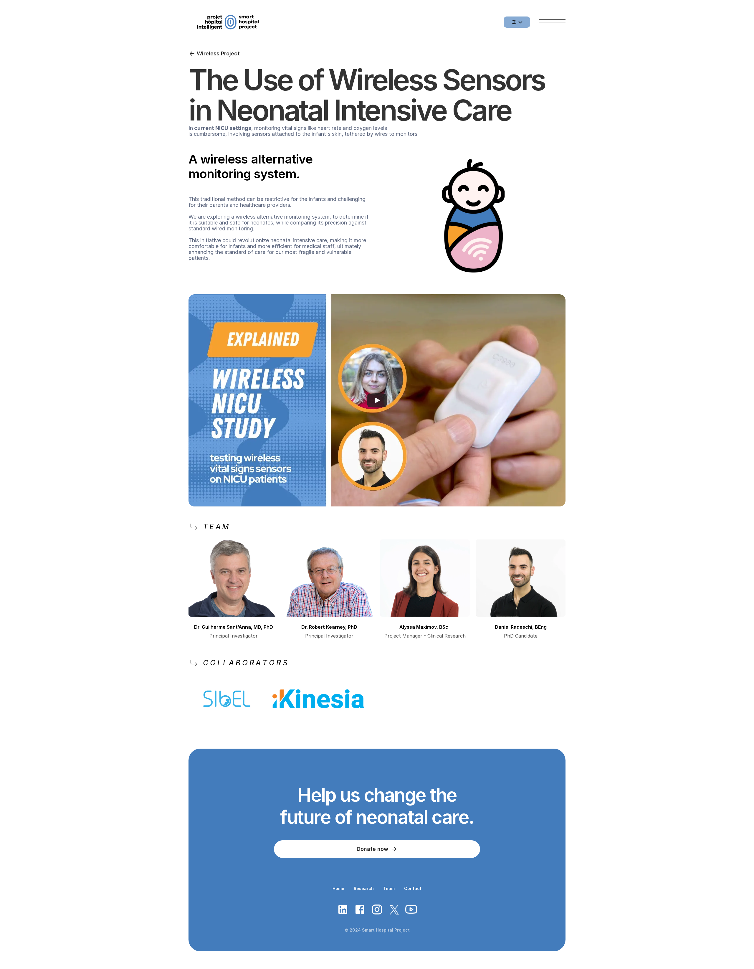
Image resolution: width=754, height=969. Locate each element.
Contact (412, 888)
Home (338, 888)
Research (364, 888)
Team (389, 888)
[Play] (377, 400)
